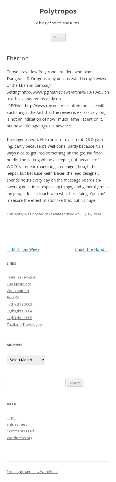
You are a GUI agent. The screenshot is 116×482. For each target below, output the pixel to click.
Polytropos (58, 11)
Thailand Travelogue (24, 324)
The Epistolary (19, 283)
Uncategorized (61, 213)
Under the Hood (92, 249)
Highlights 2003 (19, 304)
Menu (58, 37)
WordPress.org (19, 437)
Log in (12, 417)
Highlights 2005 (19, 317)
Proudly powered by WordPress (32, 471)
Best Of (13, 297)
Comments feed (20, 431)
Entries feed (17, 424)
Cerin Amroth (18, 290)
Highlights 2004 (19, 310)
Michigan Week (23, 249)
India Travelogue (21, 277)
